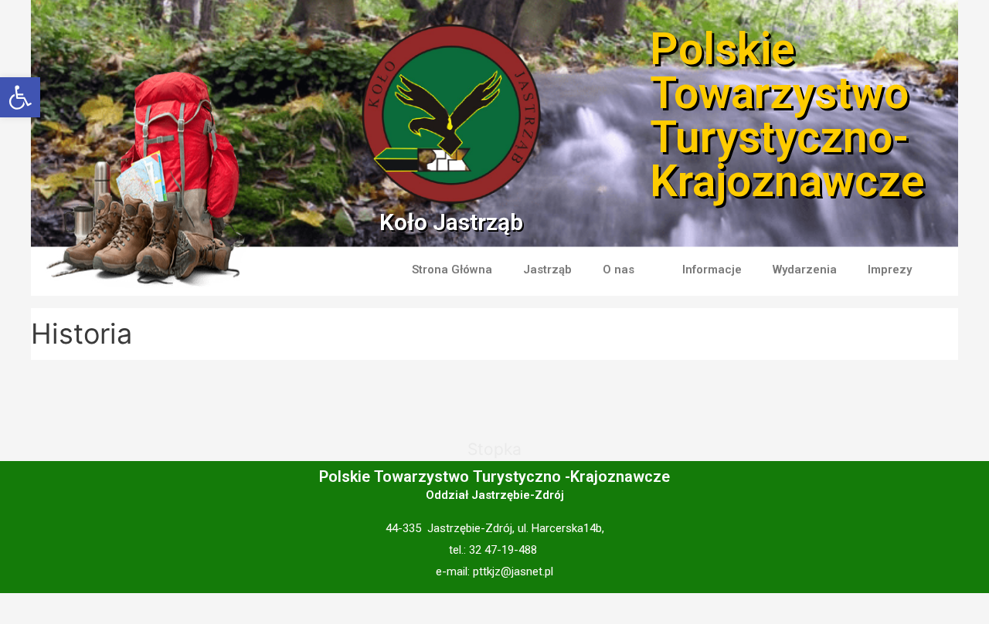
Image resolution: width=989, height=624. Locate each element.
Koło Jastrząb (451, 222)
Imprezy (890, 269)
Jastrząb (547, 269)
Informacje (712, 269)
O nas (618, 269)
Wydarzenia (805, 269)
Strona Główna (452, 269)
